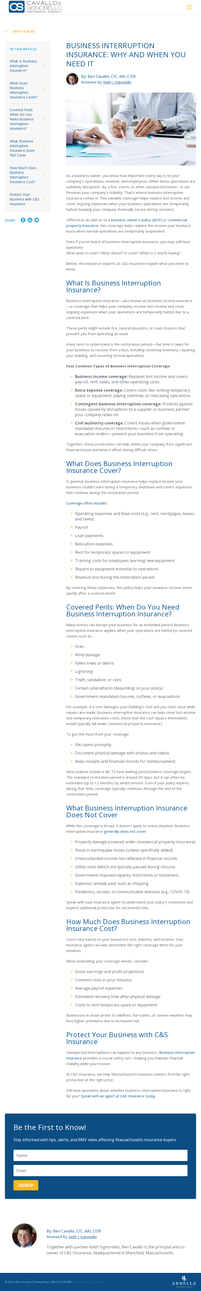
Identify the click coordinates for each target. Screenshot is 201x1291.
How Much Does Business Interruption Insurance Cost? (23, 174)
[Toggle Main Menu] (189, 7)
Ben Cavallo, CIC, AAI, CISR (112, 76)
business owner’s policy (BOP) (136, 219)
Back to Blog (23, 31)
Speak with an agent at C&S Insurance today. (118, 1095)
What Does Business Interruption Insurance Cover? (23, 90)
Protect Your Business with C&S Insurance (24, 199)
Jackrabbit (99, 1282)
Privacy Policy (41, 1282)
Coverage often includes (86, 503)
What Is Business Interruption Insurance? (23, 66)
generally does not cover (125, 831)
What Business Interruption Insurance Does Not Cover (22, 148)
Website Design (81, 1282)
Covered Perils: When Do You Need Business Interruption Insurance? (22, 119)
